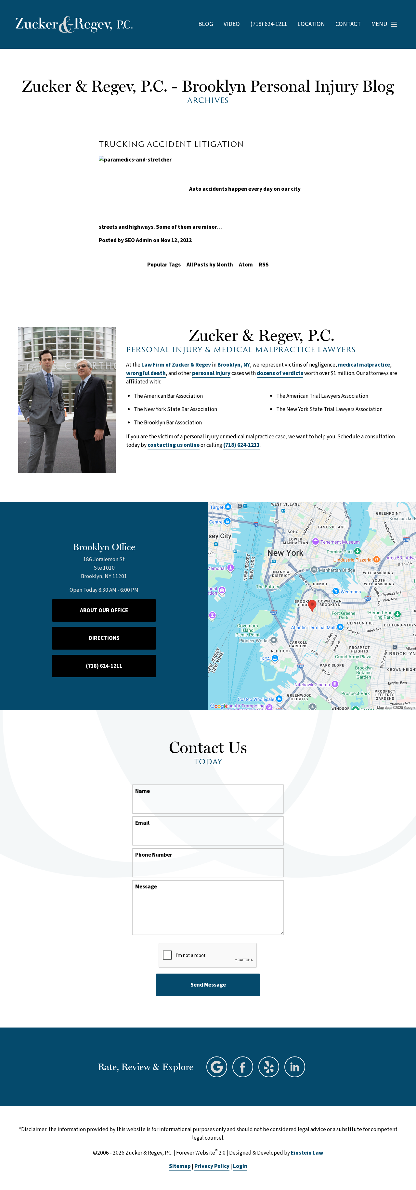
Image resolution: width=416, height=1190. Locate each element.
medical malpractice (364, 365)
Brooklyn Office (104, 546)
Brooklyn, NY (233, 365)
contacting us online (174, 445)
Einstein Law (307, 1153)
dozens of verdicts (280, 373)
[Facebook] (242, 1066)
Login (240, 1166)
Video (232, 24)
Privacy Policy (211, 1166)
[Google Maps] (216, 1066)
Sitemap (180, 1166)
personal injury (211, 373)
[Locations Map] (312, 605)
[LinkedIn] (294, 1066)
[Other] (268, 1066)
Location (311, 24)
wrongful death (146, 373)
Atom (246, 265)
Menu (379, 24)
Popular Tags (164, 265)
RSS (264, 265)
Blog (205, 24)
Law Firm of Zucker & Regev (176, 365)
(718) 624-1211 (241, 445)
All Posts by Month (210, 265)
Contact (348, 24)
